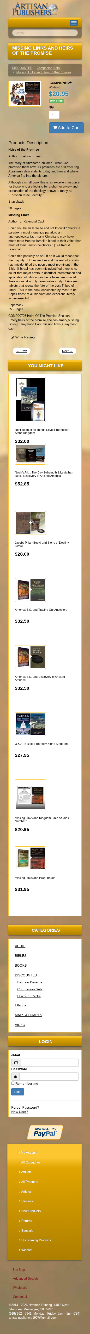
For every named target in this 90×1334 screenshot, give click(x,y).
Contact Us (21, 1297)
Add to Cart (68, 127)
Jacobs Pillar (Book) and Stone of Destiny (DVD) (42, 544)
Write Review (24, 337)
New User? (19, 1112)
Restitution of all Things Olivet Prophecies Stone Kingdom (42, 431)
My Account (28, 1152)
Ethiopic (21, 1005)
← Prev (21, 351)
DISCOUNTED (26, 975)
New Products (30, 1211)
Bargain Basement (31, 982)
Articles (26, 1191)
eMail (15, 1055)
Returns (26, 1221)
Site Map (18, 1269)
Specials (26, 1230)
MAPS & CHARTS (28, 1015)
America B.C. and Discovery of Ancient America (40, 678)
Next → (67, 351)
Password (19, 1069)
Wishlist (26, 1250)
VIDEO (20, 1025)
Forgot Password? (25, 1107)
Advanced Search (25, 1278)
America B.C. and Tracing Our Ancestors (41, 609)
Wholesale (20, 1287)
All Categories (30, 1162)
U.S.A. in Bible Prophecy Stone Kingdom (41, 744)
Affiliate (26, 1172)
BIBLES (20, 956)
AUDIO (20, 946)
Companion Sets (29, 989)
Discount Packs (29, 996)
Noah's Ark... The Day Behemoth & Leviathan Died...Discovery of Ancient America (44, 474)
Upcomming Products (35, 1240)
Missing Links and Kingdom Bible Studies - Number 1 (43, 819)
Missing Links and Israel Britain (35, 878)
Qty (51, 107)
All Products (29, 1182)
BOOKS (21, 965)
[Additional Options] (45, 1132)
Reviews (26, 1201)
